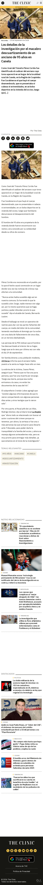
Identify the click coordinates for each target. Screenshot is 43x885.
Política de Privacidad (21, 871)
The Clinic (38, 131)
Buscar (37, 3)
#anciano (19, 454)
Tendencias (24, 523)
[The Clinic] (4, 2)
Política (17, 678)
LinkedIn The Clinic (27, 850)
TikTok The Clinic (31, 850)
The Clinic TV (23, 850)
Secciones (41, 3)
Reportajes (24, 589)
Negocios (18, 739)
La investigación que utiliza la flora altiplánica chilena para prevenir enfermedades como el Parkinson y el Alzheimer (30, 623)
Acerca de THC (22, 866)
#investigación (10, 463)
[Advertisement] (21, 257)
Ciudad (5, 572)
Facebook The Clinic (11, 850)
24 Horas (5, 361)
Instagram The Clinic (15, 850)
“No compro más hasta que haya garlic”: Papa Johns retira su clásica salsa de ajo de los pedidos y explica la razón (27, 745)
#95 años (6, 454)
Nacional (4, 40)
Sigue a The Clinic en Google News (21, 145)
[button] (3, 138)
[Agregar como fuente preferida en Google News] (21, 859)
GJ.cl (39, 881)
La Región (36, 412)
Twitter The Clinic (7, 850)
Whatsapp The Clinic (19, 850)
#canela (31, 454)
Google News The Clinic (35, 850)
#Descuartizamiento (12, 458)
